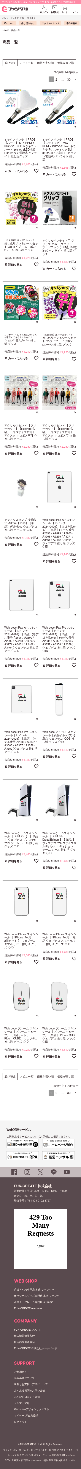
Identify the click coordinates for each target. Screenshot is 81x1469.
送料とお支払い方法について (31, 1384)
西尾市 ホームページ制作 (36, 1460)
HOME (6, 30)
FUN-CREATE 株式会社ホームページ (35, 1348)
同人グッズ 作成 (25, 1455)
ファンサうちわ (10, 1449)
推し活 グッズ (26, 1449)
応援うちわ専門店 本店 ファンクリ (34, 1289)
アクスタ (61, 1449)
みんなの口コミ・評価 (27, 1396)
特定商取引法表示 (24, 1342)
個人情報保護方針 (24, 1335)
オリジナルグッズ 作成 (45, 1449)
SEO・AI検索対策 (14, 1460)
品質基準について (24, 1377)
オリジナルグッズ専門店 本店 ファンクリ (38, 1295)
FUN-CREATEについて (27, 1329)
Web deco (9, 23)
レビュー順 (26, 63)
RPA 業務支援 (55, 1460)
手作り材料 (72, 23)
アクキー (70, 1449)
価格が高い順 (65, 63)
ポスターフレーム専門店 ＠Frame (33, 1302)
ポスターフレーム (42, 1455)
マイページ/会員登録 (26, 1415)
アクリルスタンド (50, 23)
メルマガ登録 (22, 1403)
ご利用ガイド (22, 1371)
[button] (75, 79)
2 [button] (56, 79)
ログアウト (20, 1421)
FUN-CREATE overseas (28, 1308)
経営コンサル (69, 1460)
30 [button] (69, 79)
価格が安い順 (45, 63)
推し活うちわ (27, 23)
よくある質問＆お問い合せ (29, 1390)
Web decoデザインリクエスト (31, 1409)
